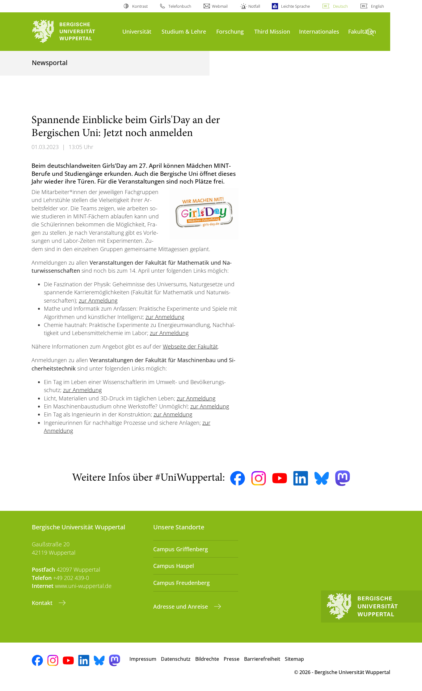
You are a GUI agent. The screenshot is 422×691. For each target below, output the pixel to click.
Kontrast (139, 6)
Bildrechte (207, 659)
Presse (231, 659)
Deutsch (340, 6)
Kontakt (43, 602)
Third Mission (272, 31)
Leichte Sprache (295, 6)
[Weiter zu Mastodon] (342, 478)
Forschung (230, 31)
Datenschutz (176, 659)
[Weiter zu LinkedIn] (300, 478)
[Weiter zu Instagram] (258, 478)
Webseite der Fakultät (190, 346)
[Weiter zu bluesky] (321, 478)
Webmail (220, 6)
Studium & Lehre (184, 31)
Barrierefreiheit (262, 659)
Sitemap (294, 659)
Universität (136, 31)
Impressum (142, 659)
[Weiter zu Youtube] (279, 478)
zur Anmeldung (98, 300)
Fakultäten (362, 31)
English (377, 6)
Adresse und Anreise (181, 606)
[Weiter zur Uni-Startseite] (74, 32)
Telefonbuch (179, 6)
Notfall (254, 6)
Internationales (319, 31)
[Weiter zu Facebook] (237, 478)
